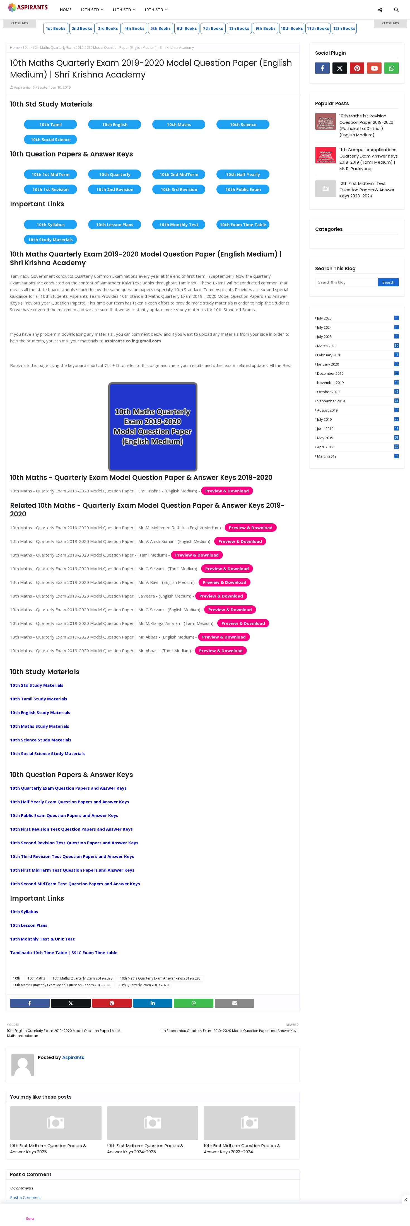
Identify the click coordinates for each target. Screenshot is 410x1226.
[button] (19, 24)
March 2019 (357, 456)
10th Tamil (50, 124)
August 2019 (357, 410)
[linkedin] (153, 1003)
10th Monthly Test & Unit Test (42, 939)
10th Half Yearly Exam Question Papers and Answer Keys (69, 801)
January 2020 (357, 364)
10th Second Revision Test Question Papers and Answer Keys (74, 842)
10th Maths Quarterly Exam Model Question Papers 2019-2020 (62, 985)
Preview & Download (227, 491)
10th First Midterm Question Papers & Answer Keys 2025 (48, 1149)
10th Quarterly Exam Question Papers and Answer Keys (68, 788)
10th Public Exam (243, 189)
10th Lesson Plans (114, 224)
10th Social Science (51, 139)
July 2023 (357, 336)
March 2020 (357, 345)
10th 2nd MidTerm (179, 174)
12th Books (344, 28)
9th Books (265, 28)
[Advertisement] (19, 108)
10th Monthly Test (179, 224)
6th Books (187, 28)
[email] (234, 1003)
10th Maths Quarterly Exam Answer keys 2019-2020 (160, 978)
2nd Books (82, 28)
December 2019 (357, 373)
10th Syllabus (51, 224)
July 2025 (357, 318)
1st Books (56, 28)
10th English (114, 124)
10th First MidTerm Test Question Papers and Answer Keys (72, 870)
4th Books (134, 28)
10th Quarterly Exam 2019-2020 (143, 985)
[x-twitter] (71, 1003)
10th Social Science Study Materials (47, 753)
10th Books (292, 28)
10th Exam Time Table (243, 224)
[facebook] (30, 1003)
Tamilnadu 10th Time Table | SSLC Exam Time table (63, 952)
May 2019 (357, 437)
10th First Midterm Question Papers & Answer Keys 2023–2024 (242, 1149)
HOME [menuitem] (66, 9)
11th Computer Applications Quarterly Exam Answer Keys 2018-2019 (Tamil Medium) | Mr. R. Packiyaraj (368, 159)
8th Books (239, 28)
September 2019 (357, 400)
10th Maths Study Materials (39, 726)
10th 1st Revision (50, 189)
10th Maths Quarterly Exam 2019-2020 (82, 978)
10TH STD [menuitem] (153, 9)
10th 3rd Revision (179, 189)
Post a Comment (25, 1197)
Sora (30, 1218)
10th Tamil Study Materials (38, 699)
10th (16, 978)
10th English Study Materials (40, 712)
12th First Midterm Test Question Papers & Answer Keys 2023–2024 (366, 189)
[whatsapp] (193, 1003)
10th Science (243, 124)
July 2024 (357, 327)
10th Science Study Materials (40, 740)
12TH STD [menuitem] (89, 9)
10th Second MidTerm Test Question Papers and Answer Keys (75, 883)
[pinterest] (112, 1003)
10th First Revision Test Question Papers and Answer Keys (71, 829)
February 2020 (357, 354)
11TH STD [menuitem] (121, 9)
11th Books (318, 28)
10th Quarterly (115, 174)
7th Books (213, 28)
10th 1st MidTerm (50, 174)
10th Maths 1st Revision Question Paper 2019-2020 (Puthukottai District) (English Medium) (366, 125)
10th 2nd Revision (114, 189)
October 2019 (357, 391)
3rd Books (108, 28)
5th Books (161, 28)
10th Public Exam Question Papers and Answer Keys (64, 815)
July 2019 (357, 419)
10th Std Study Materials (36, 685)
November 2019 (357, 382)
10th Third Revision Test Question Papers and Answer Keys (72, 856)
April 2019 (357, 446)
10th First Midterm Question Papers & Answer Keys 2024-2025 (145, 1149)
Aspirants (72, 1057)
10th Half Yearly (243, 174)
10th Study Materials (50, 239)
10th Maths (179, 124)
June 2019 (357, 428)
